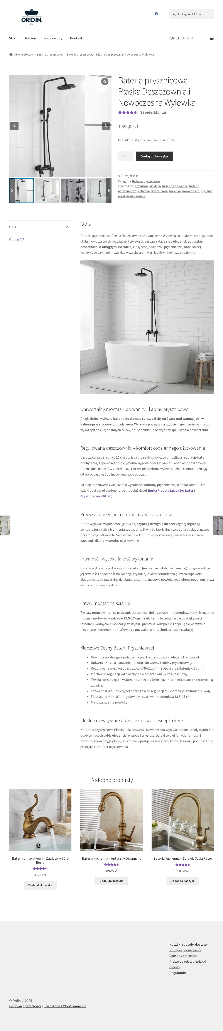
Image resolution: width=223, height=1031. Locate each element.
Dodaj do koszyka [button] (40, 885)
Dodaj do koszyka (154, 156)
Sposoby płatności (183, 955)
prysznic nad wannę (131, 196)
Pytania (31, 38)
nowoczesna (190, 191)
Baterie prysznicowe (50, 54)
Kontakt (76, 38)
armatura (141, 186)
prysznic (206, 191)
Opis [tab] (12, 226)
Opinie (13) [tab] (17, 239)
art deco (155, 186)
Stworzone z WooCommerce (65, 1006)
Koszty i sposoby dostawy (188, 944)
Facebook (156, 13)
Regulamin (177, 972)
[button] (109, 190)
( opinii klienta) (153, 112)
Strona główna (23, 54)
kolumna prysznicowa (153, 191)
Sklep (13, 38)
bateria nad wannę (175, 186)
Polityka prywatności (185, 950)
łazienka (175, 191)
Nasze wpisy (53, 38)
